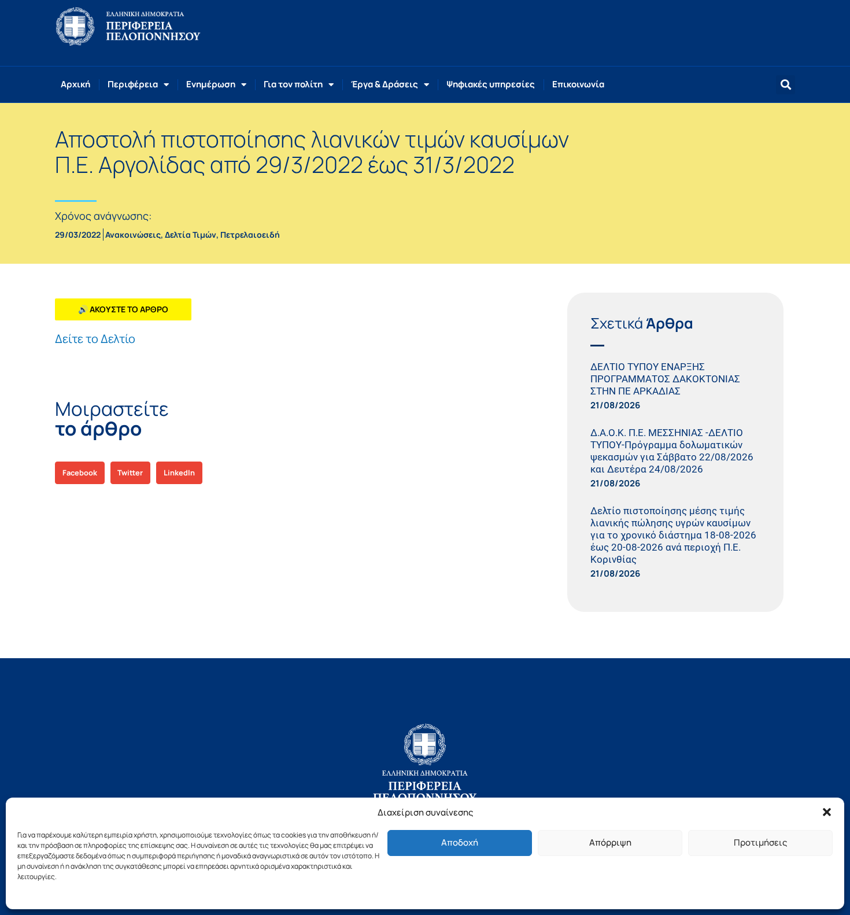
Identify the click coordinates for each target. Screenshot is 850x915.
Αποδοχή (459, 842)
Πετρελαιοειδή (250, 234)
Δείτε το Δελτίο (95, 338)
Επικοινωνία (578, 84)
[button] (827, 812)
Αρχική (75, 84)
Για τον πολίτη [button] (293, 84)
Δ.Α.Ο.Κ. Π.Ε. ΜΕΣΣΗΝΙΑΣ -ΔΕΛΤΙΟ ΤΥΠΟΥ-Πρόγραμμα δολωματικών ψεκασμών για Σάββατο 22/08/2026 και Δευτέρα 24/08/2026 (671, 451)
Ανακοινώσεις (133, 234)
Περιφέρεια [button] (133, 84)
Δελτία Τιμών (190, 234)
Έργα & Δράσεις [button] (384, 84)
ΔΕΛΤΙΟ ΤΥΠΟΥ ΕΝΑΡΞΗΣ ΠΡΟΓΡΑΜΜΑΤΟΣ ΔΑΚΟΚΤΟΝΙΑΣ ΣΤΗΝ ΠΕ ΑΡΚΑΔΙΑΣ (665, 379)
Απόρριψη (610, 842)
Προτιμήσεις (760, 842)
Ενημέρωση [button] (210, 84)
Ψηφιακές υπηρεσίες (490, 84)
